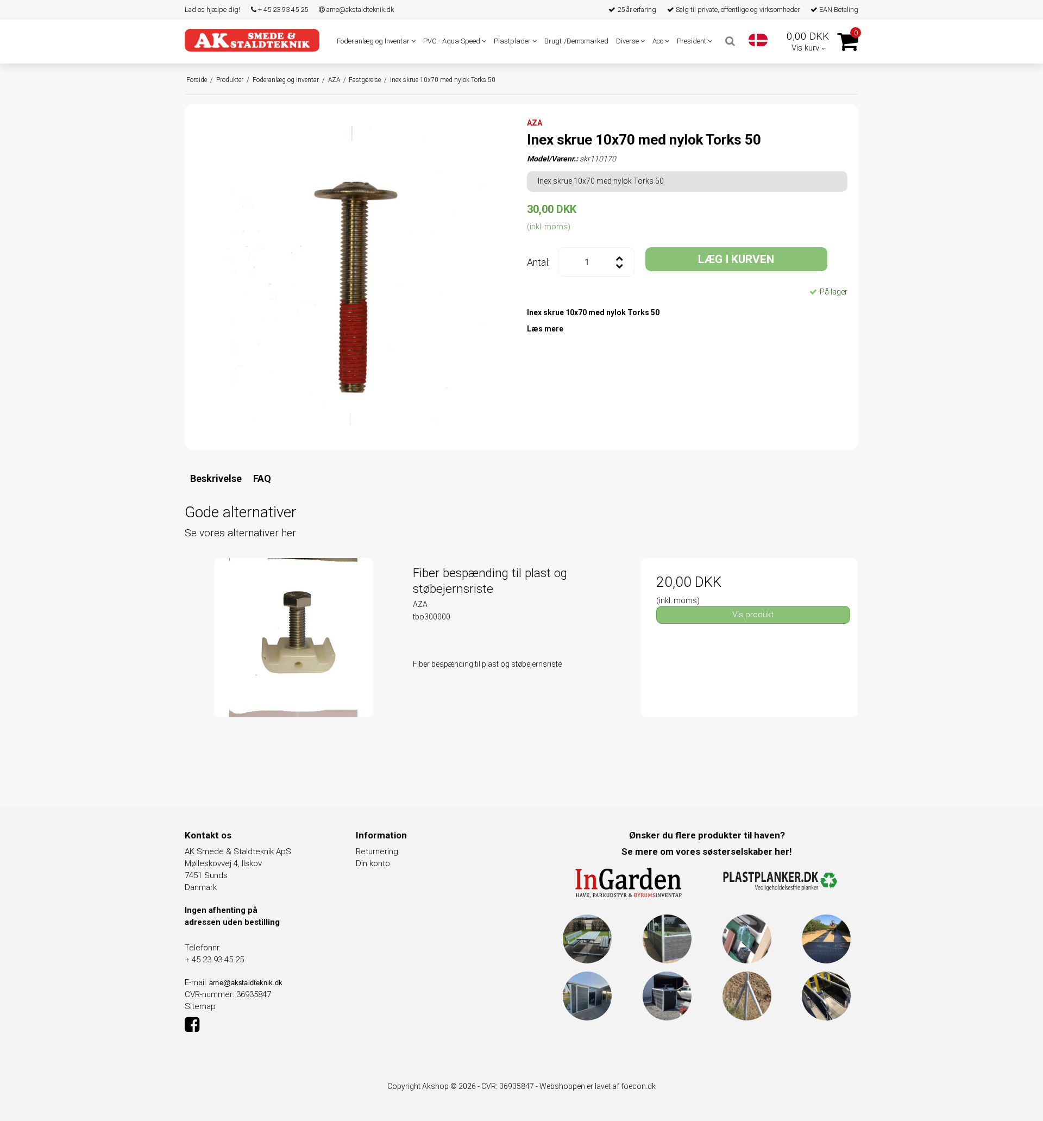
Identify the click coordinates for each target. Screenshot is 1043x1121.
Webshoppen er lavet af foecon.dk (597, 1086)
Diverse (628, 41)
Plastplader (513, 41)
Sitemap (200, 1006)
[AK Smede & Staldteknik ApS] (252, 40)
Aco (658, 41)
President (692, 41)
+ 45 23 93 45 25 (282, 9)
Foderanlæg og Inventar (374, 41)
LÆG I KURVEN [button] (736, 259)
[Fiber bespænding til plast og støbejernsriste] (293, 666)
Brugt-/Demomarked (576, 41)
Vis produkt (753, 614)
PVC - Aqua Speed (452, 41)
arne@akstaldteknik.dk (359, 9)
